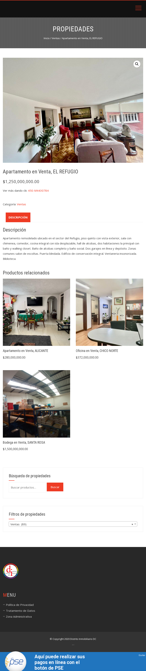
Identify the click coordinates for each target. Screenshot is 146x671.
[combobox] (73, 524)
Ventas (56, 38)
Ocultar (142, 655)
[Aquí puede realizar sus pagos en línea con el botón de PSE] (15, 661)
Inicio (47, 38)
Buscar (55, 487)
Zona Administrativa (19, 616)
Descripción (18, 217)
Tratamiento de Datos (20, 611)
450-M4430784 (38, 190)
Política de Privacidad (20, 605)
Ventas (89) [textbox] (71, 524)
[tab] (18, 217)
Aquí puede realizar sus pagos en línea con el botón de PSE (60, 662)
